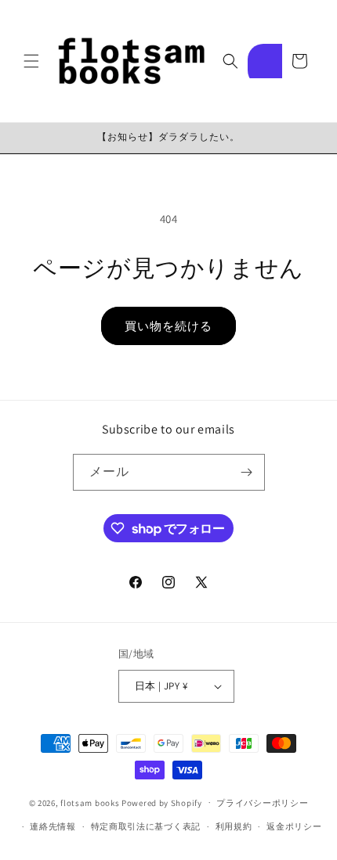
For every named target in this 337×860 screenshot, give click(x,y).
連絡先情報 (53, 826)
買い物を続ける (168, 325)
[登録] (247, 472)
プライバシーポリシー (262, 802)
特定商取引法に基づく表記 (146, 826)
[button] (31, 61)
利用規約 (234, 826)
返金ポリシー (293, 826)
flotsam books (89, 802)
